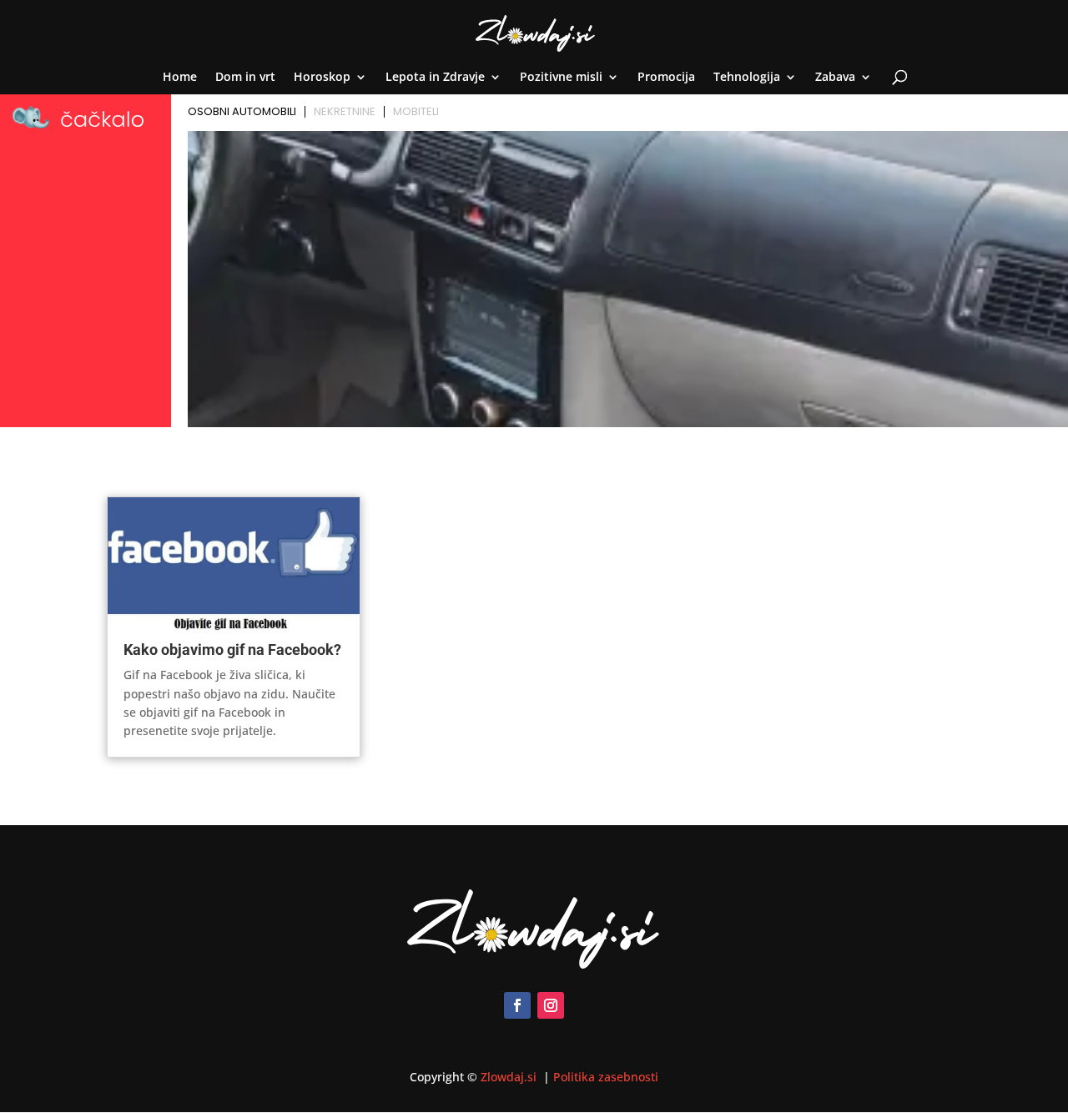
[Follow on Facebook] (517, 1005)
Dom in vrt (245, 77)
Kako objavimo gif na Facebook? (232, 649)
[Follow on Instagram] (550, 1005)
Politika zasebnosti (605, 1077)
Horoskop (322, 77)
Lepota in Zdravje (435, 77)
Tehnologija (746, 77)
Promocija (666, 77)
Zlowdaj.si (510, 1077)
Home (180, 77)
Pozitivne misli (561, 77)
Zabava (835, 77)
